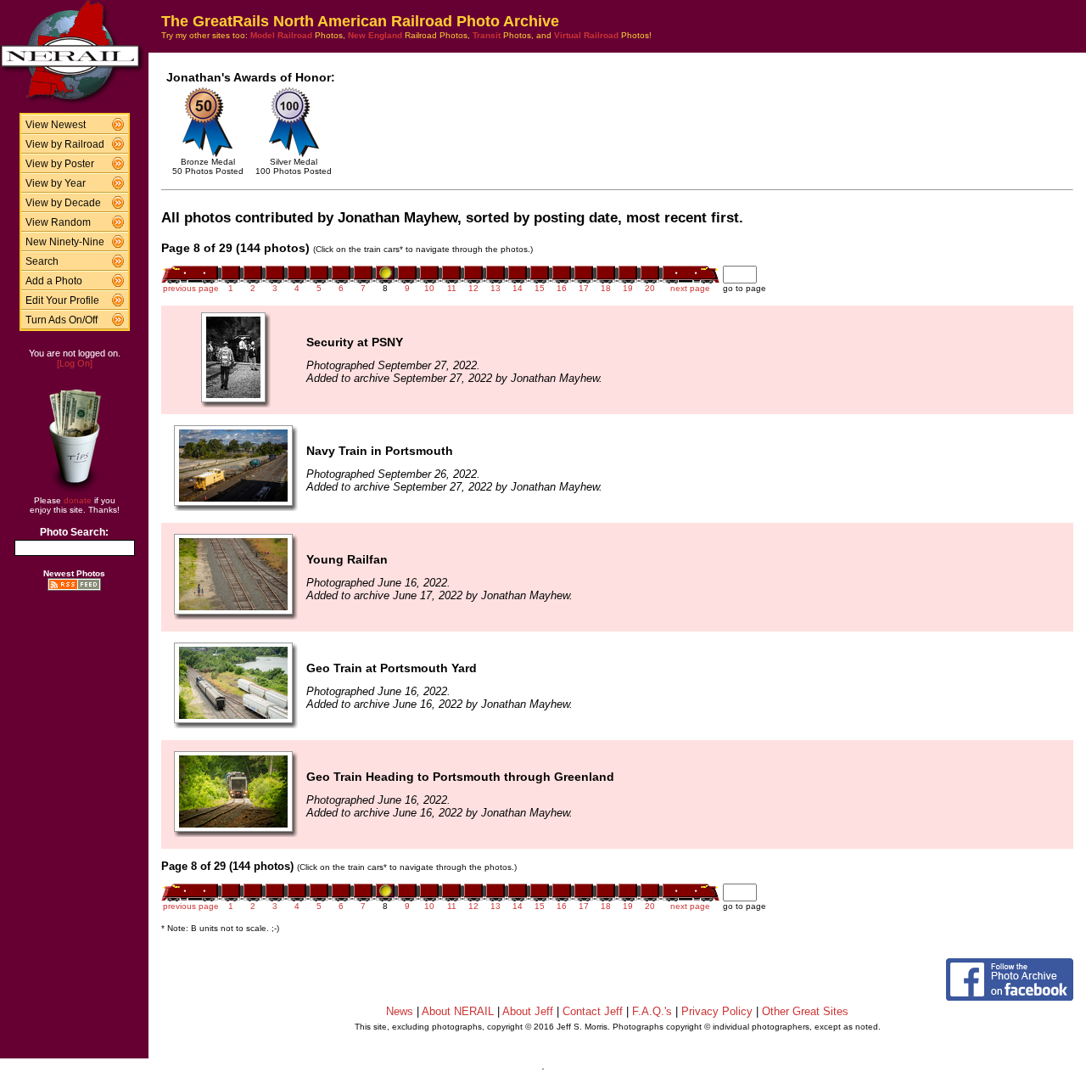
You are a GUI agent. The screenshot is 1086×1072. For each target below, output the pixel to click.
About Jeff (527, 1011)
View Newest (55, 125)
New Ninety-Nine (64, 242)
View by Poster (59, 164)
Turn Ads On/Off (61, 320)
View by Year (55, 183)
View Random (58, 222)
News (399, 1011)
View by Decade (63, 203)
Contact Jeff (593, 1011)
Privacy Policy (717, 1011)
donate (78, 500)
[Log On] (74, 363)
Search (42, 261)
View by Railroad (64, 144)
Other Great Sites (805, 1011)
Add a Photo (53, 281)
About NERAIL (458, 1011)
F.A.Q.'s (652, 1011)
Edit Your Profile (62, 300)
